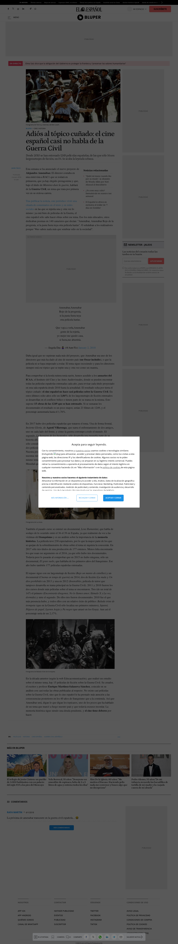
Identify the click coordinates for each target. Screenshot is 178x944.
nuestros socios (82, 450)
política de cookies (111, 467)
